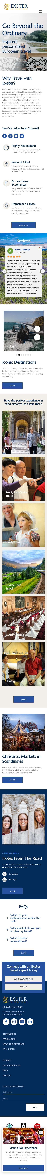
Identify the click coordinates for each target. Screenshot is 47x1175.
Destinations (9, 1034)
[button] (40, 11)
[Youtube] (16, 136)
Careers (7, 1075)
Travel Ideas (9, 1039)
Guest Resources (11, 1065)
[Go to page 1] (21, 298)
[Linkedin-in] (22, 136)
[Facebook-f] (4, 136)
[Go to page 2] (23, 298)
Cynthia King (20, 249)
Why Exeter (9, 1049)
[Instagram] (10, 136)
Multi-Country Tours (13, 1044)
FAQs (5, 1070)
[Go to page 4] (27, 298)
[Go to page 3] (25, 298)
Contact (7, 1060)
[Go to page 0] (19, 298)
